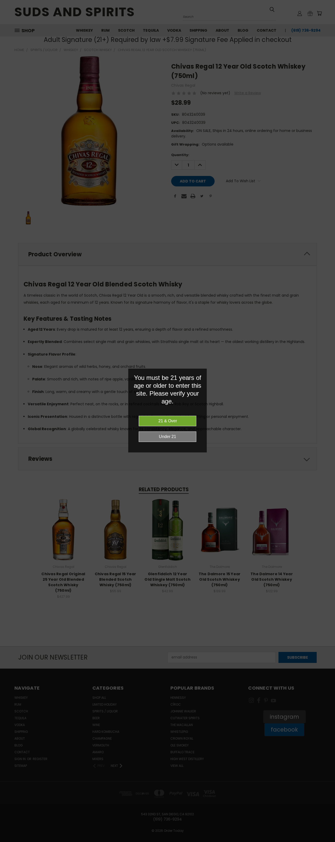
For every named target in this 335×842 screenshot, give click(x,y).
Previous (321, 825)
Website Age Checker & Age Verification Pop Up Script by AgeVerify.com (328, 840)
